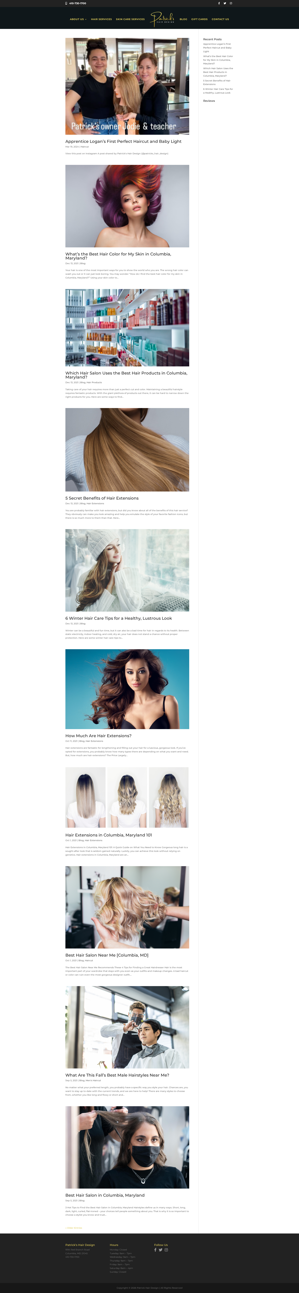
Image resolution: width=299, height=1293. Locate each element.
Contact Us (220, 19)
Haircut (85, 146)
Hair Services (101, 19)
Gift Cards (199, 19)
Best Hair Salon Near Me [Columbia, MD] (107, 955)
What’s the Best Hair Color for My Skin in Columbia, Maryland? (118, 256)
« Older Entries (73, 1227)
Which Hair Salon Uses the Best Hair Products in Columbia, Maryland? (126, 375)
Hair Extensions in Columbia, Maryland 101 (108, 835)
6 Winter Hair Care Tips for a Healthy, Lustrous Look (118, 618)
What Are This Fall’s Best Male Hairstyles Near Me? (117, 1075)
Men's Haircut (93, 1080)
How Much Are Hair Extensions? (98, 735)
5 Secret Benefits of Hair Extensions (102, 498)
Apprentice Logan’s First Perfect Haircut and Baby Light (123, 141)
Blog (183, 19)
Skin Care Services (130, 19)
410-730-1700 (77, 3)
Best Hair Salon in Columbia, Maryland (105, 1195)
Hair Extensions (95, 503)
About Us (77, 19)
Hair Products (94, 382)
